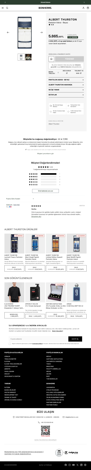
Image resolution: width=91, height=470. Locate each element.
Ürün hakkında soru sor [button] (45, 191)
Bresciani (49, 366)
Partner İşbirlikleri (53, 402)
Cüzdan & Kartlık (11, 366)
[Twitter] (77, 465)
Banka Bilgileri (10, 390)
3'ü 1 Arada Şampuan (33, 306)
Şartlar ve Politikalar (45, 465)
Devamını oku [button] (36, 216)
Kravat (7, 374)
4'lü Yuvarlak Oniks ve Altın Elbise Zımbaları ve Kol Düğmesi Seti (56, 307)
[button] (33, 174)
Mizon (48, 371)
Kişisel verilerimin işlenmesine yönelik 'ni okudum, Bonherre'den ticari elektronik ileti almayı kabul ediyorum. (45, 343)
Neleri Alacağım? (57, 331)
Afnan (69, 304)
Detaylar (53, 95)
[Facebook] (65, 465)
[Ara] (7, 8)
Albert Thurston (63, 19)
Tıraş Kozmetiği (10, 359)
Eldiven (7, 361)
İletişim (7, 387)
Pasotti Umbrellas (53, 369)
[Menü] (2, 8)
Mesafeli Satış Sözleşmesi (56, 395)
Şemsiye (7, 369)
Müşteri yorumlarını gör (45, 153)
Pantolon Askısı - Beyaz (59, 80)
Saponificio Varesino (54, 361)
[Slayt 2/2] (28, 57)
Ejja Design (8, 304)
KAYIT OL (75, 339)
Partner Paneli (52, 405)
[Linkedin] (81, 465)
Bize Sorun (67, 71)
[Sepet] (88, 8)
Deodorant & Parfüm (12, 376)
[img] (36, 206)
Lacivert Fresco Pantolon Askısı (13, 258)
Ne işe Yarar (54, 90)
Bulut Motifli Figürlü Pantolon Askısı (74, 258)
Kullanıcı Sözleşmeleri (55, 392)
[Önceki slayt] (7, 32)
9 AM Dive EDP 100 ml (75, 306)
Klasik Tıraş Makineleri (13, 364)
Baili (48, 376)
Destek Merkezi (10, 392)
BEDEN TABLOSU (52, 72)
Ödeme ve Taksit (10, 397)
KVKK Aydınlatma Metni (55, 400)
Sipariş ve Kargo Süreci (13, 400)
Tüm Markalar (51, 379)
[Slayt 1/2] (21, 57)
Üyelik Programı (52, 390)
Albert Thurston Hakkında (60, 85)
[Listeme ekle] (51, 59)
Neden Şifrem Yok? (11, 395)
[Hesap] (83, 8)
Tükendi (69, 59)
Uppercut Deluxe (31, 304)
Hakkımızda (50, 387)
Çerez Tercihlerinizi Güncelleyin (45, 440)
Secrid (48, 374)
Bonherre (13, 465)
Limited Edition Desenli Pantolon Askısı (54, 258)
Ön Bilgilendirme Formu (55, 397)
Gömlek (7, 356)
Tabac (48, 364)
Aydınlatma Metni (37, 343)
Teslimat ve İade (79, 72)
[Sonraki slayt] (42, 32)
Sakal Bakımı (9, 371)
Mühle (48, 356)
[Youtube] (73, 465)
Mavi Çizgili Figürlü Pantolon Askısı (32, 258)
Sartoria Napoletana (54, 304)
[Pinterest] (85, 465)
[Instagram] (69, 465)
